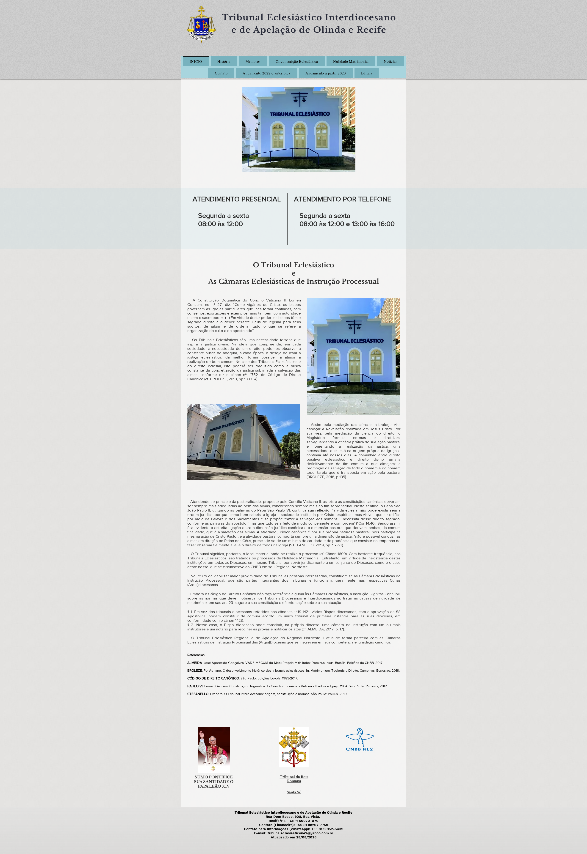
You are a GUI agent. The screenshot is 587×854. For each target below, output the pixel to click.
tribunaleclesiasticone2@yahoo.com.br (300, 833)
